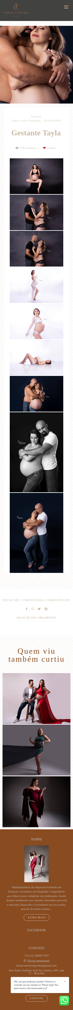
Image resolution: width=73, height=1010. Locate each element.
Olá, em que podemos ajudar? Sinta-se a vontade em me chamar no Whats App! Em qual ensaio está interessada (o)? (36, 985)
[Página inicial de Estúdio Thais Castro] (16, 10)
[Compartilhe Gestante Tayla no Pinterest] (46, 609)
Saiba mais (36, 917)
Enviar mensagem (38, 960)
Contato (36, 998)
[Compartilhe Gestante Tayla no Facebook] (26, 609)
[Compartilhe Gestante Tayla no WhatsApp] (32, 609)
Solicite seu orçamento (36, 617)
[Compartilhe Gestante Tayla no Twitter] (39, 609)
